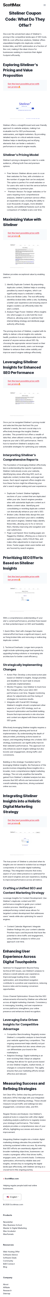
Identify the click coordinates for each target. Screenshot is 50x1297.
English (13, 1197)
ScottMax (11, 5)
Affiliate (6, 1287)
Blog (5, 1267)
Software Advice (10, 1254)
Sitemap (6, 1293)
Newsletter (8, 1222)
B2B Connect (9, 1264)
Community (8, 1261)
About (5, 1284)
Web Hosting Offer (11, 1251)
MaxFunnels (8, 1234)
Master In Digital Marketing (15, 1228)
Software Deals (10, 1258)
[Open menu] (44, 5)
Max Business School (12, 1225)
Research (7, 1290)
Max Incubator (9, 1231)
